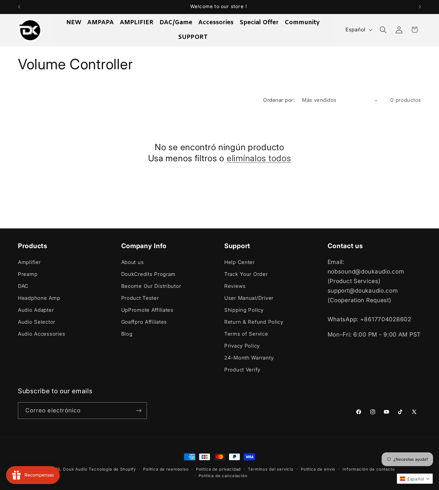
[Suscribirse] (139, 410)
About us (132, 262)
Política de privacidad (218, 469)
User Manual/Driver (249, 298)
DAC (23, 286)
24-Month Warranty (249, 358)
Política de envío (318, 469)
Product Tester (140, 298)
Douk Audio (75, 469)
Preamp (27, 274)
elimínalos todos (259, 158)
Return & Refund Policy (253, 322)
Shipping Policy (244, 310)
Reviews (235, 286)
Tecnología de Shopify (112, 469)
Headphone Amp (39, 298)
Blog (127, 334)
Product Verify (242, 370)
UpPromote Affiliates (147, 310)
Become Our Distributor (151, 286)
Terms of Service (246, 334)
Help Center (239, 262)
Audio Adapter (36, 310)
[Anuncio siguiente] (419, 7)
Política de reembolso (166, 469)
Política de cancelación (223, 475)
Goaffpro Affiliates (144, 322)
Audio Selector (36, 322)
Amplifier (29, 262)
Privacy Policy (242, 346)
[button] (383, 30)
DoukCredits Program (148, 274)
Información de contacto (369, 469)
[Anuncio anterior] (19, 7)
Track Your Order (246, 274)
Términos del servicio (271, 469)
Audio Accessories (41, 334)
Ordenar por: (279, 100)
